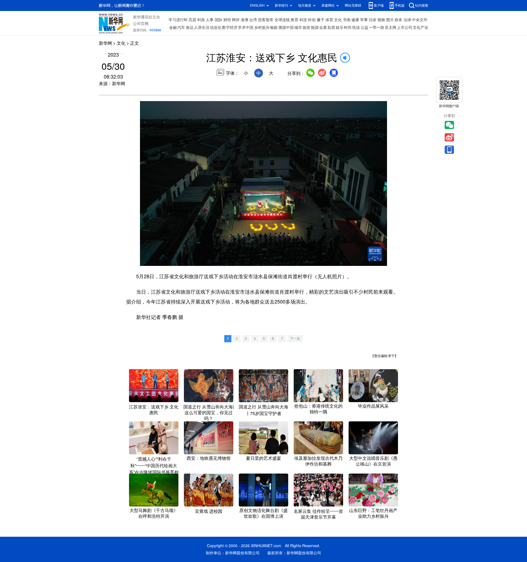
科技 (303, 20)
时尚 (348, 27)
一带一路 (376, 27)
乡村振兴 (262, 27)
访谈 (372, 20)
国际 (218, 20)
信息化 (216, 27)
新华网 (105, 43)
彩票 (331, 27)
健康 (355, 20)
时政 (201, 20)
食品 (190, 27)
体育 (329, 20)
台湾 (253, 20)
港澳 (244, 20)
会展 (323, 27)
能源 (315, 27)
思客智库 (265, 20)
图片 (390, 20)
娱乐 (339, 27)
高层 (192, 20)
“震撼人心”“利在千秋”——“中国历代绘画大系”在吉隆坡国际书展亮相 (154, 465)
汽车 (181, 27)
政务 (398, 20)
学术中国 (245, 27)
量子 (320, 20)
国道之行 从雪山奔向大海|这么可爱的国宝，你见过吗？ (208, 413)
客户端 (379, 5)
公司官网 (140, 24)
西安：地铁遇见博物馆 (209, 458)
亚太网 (390, 27)
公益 (364, 27)
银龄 (274, 27)
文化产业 (420, 27)
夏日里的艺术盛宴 (263, 458)
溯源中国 (286, 27)
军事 (364, 20)
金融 (173, 27)
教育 (294, 20)
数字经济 (229, 27)
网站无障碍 (353, 5)
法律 (407, 20)
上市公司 (404, 27)
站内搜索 (421, 5)
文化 (338, 20)
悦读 (356, 27)
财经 (227, 20)
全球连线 (282, 20)
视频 (381, 20)
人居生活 (201, 27)
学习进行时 (178, 20)
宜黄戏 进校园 (208, 511)
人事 (210, 20)
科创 (312, 20)
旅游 (306, 27)
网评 (236, 20)
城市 (298, 27)
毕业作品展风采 (373, 406)
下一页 (295, 338)
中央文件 (419, 20)
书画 (347, 20)
